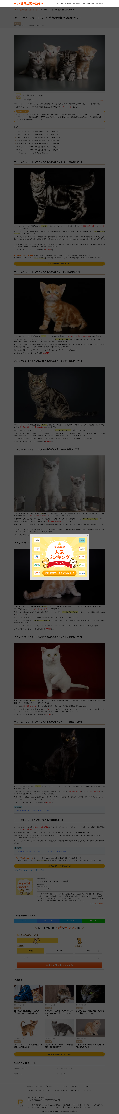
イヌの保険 (60, 3)
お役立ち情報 (90, 3)
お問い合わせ (99, 3)
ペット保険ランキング (79, 3)
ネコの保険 (68, 3)
